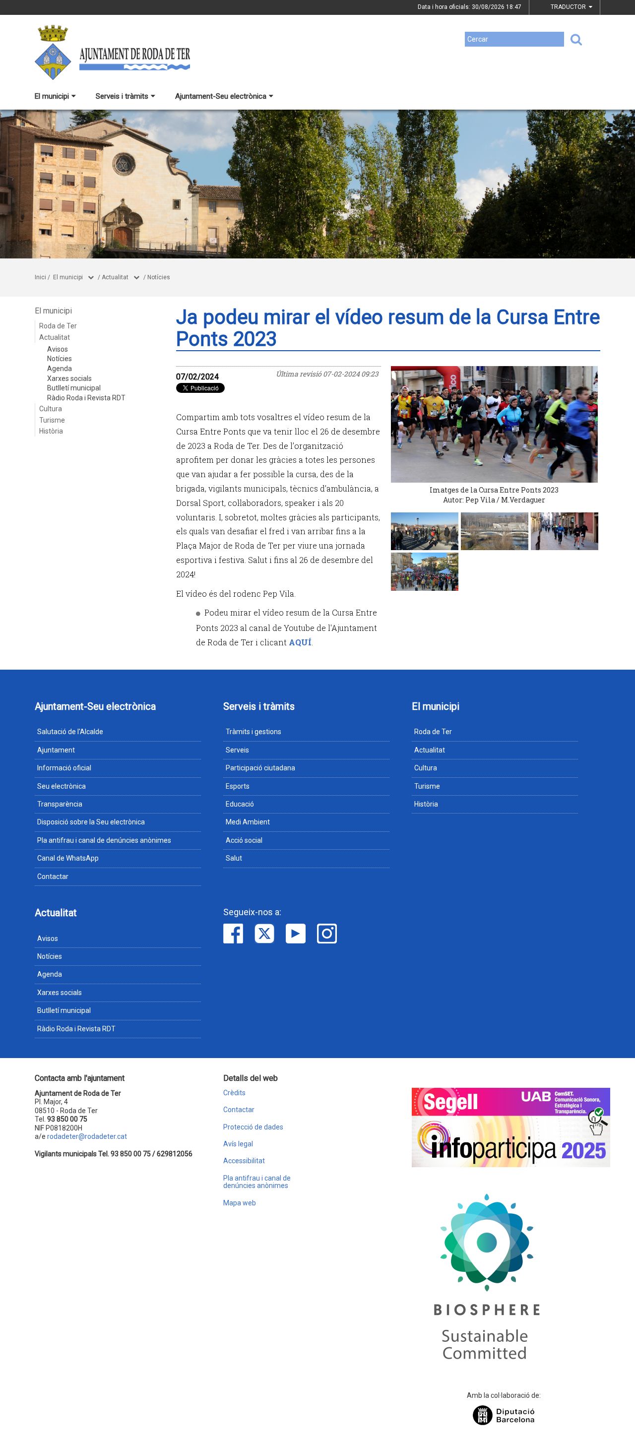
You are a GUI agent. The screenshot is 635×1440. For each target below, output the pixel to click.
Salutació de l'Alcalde (70, 732)
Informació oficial (64, 768)
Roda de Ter (58, 326)
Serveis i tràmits (122, 96)
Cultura (50, 409)
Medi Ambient (248, 822)
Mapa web (239, 1203)
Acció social (244, 840)
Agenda (59, 369)
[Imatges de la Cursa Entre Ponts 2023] (494, 424)
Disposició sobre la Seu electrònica (91, 822)
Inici (40, 277)
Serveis (237, 750)
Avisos (57, 349)
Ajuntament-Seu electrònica (220, 96)
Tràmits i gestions (253, 732)
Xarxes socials (69, 378)
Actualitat (115, 277)
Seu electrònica (61, 786)
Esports (238, 786)
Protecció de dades (253, 1127)
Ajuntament (56, 750)
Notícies (158, 277)
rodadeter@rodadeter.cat (87, 1136)
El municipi (52, 96)
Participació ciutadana (260, 768)
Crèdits (234, 1093)
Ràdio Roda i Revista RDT (86, 398)
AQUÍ (300, 642)
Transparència (59, 804)
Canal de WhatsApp (68, 858)
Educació (240, 804)
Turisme (52, 420)
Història (51, 431)
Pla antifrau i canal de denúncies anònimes (104, 840)
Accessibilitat (244, 1161)
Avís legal (238, 1144)
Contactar (52, 876)
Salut (234, 858)
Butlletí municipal (74, 388)
